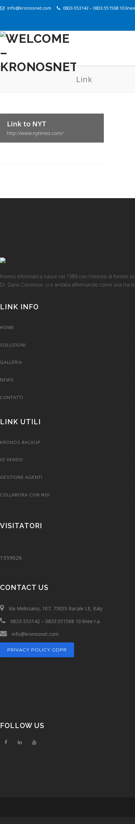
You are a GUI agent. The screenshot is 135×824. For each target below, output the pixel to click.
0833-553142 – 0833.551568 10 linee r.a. (55, 621)
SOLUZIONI (13, 345)
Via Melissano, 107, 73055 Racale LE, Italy (54, 608)
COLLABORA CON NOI (25, 495)
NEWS (7, 380)
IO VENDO (11, 459)
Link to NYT (35, 127)
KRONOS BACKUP (20, 442)
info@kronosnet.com (28, 8)
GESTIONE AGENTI (21, 477)
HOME (7, 327)
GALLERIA (11, 362)
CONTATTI (11, 397)
